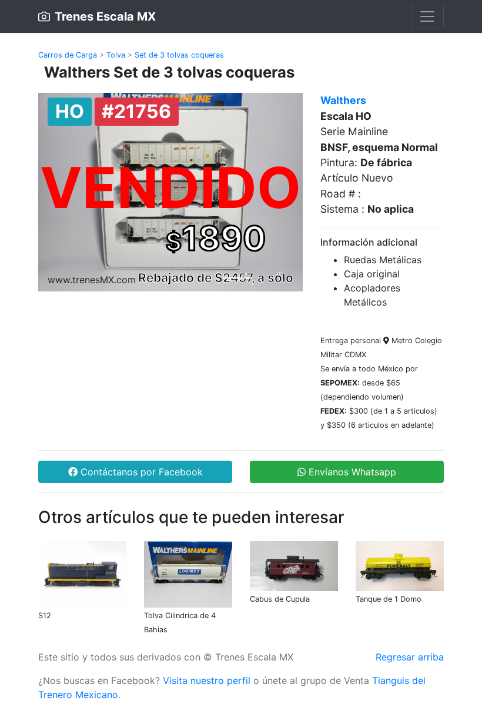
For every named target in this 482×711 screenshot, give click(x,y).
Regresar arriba (410, 657)
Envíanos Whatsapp (351, 472)
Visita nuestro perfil (206, 680)
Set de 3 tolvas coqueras (179, 55)
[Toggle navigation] (427, 16)
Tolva (115, 55)
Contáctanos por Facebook (140, 472)
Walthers (343, 100)
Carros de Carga (67, 55)
